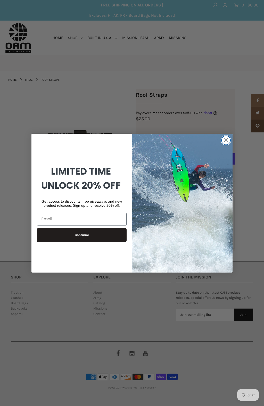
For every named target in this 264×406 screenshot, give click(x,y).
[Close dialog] (225, 140)
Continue (82, 235)
